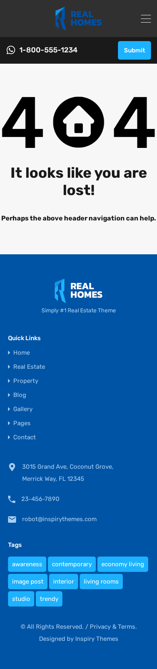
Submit (134, 50)
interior (63, 581)
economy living (122, 564)
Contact (24, 437)
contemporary (72, 564)
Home (21, 353)
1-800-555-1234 (48, 50)
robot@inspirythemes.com (59, 519)
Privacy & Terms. (113, 626)
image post (27, 581)
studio (21, 599)
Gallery (23, 409)
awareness (27, 564)
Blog (19, 395)
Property (25, 381)
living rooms (101, 581)
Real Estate (29, 367)
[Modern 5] (78, 27)
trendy (49, 599)
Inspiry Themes (96, 638)
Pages (22, 423)
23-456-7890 (40, 499)
